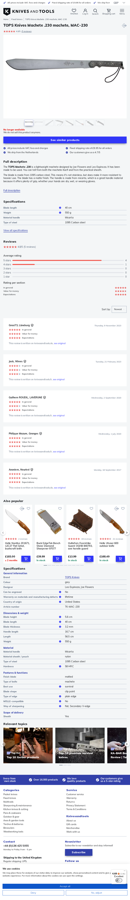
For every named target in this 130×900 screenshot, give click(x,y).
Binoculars (8, 827)
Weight (7, 212)
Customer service (75, 794)
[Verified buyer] (32, 325)
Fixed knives (16, 19)
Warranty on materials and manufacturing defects (30, 597)
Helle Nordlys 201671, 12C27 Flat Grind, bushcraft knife (17, 546)
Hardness (8, 666)
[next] (121, 533)
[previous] (8, 533)
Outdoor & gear (11, 816)
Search (95, 14)
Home (5, 19)
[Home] (28, 10)
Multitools (8, 801)
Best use (8, 686)
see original (60, 343)
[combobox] (119, 309)
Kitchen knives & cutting (15, 809)
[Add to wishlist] (28, 508)
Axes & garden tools (13, 820)
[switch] (118, 880)
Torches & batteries (13, 824)
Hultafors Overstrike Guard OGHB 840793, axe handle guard (80, 546)
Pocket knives (10, 794)
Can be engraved (12, 592)
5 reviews (26, 31)
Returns (70, 801)
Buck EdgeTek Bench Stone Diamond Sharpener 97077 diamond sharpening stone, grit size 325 (48, 546)
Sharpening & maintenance (17, 805)
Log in (85, 13)
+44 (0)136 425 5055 (16, 845)
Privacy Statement (75, 805)
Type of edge (10, 696)
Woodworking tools (13, 831)
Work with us (73, 831)
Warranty (71, 798)
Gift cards (71, 824)
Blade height (10, 617)
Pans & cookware (12, 813)
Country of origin (12, 601)
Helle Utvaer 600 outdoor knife (109, 544)
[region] (65, 81)
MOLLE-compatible (13, 701)
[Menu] (125, 872)
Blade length (10, 207)
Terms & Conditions (76, 809)
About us (71, 820)
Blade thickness (11, 626)
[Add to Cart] (25, 559)
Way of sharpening (13, 706)
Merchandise (73, 828)
